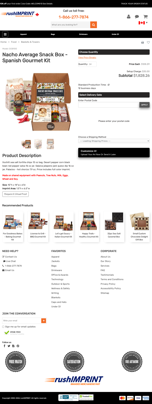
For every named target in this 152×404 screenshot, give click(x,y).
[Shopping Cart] (145, 16)
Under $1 (115, 34)
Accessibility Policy (111, 288)
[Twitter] (9, 346)
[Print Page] (142, 42)
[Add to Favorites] (148, 42)
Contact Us (11, 256)
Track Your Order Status (134, 4)
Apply (144, 105)
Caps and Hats (58, 302)
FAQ (103, 270)
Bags (53, 34)
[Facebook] (4, 346)
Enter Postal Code (87, 100)
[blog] (13, 346)
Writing (55, 293)
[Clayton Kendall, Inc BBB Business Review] (68, 400)
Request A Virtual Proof (15, 194)
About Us (105, 256)
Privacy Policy (108, 284)
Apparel (23, 34)
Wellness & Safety (60, 288)
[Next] (68, 108)
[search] (93, 24)
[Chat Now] (137, 16)
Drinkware (83, 34)
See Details (48, 4)
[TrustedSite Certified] (14, 333)
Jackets (55, 261)
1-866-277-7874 (74, 17)
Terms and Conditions (112, 279)
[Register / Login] (128, 16)
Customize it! (98, 153)
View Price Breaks (87, 57)
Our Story (106, 261)
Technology (57, 279)
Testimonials (107, 275)
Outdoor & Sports (60, 284)
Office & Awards (59, 275)
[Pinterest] (18, 346)
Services (105, 265)
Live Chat (10, 261)
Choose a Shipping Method (92, 137)
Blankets (55, 297)
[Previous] (7, 108)
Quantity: (83, 64)
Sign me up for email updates (20, 326)
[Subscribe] (43, 320)
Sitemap (105, 293)
